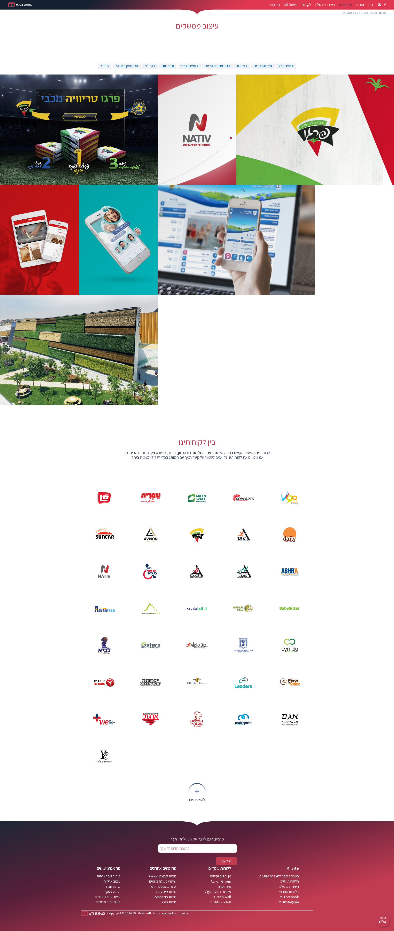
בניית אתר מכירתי (108, 902)
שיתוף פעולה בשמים (162, 881)
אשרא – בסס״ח (221, 902)
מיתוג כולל (168, 902)
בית (370, 4)
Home (382, 13)
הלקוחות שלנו (289, 881)
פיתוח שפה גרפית (108, 876)
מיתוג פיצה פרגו (165, 891)
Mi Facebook (289, 896)
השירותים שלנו (325, 4)
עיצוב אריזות (111, 881)
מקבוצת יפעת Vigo (218, 891)
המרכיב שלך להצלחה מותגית (279, 876)
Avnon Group (221, 881)
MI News (290, 4)
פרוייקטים (345, 4)
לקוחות (306, 4)
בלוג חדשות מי (289, 891)
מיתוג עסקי (112, 891)
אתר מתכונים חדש (163, 886)
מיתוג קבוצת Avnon (162, 876)
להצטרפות (197, 799)
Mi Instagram (289, 902)
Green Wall (222, 896)
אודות (360, 4)
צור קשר (274, 4)
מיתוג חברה (112, 886)
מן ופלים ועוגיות (220, 876)
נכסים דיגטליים (369, 13)
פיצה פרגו (224, 886)
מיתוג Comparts (164, 896)
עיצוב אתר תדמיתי (107, 896)
